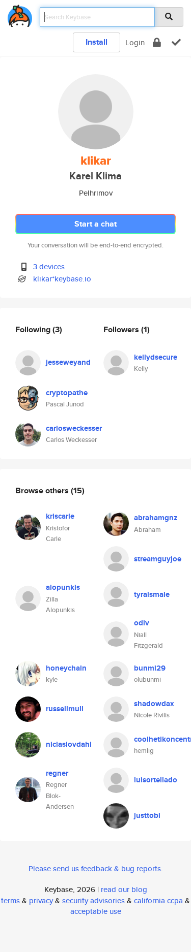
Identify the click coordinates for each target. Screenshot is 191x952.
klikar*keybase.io (62, 278)
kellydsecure (155, 357)
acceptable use (95, 911)
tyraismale (152, 594)
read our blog (124, 889)
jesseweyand (68, 362)
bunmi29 (150, 668)
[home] (20, 14)
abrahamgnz (155, 517)
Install (96, 42)
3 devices (49, 266)
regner (57, 773)
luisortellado (155, 779)
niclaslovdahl (69, 744)
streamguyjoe (157, 558)
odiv (141, 622)
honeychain (66, 668)
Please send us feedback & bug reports (95, 868)
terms (10, 900)
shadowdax (154, 703)
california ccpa (158, 900)
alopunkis (63, 587)
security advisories (93, 900)
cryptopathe (67, 392)
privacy (41, 900)
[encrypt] (157, 42)
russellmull (65, 708)
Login (135, 42)
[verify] (176, 42)
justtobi (147, 815)
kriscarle (60, 516)
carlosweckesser (74, 428)
